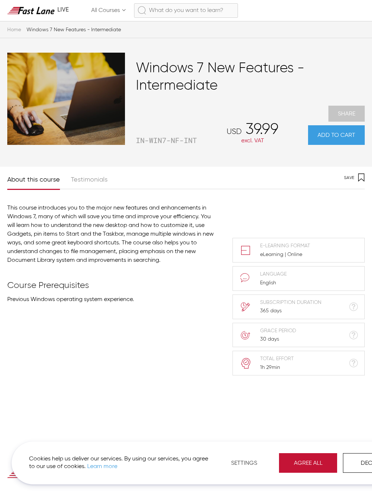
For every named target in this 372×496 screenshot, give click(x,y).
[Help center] (326, 10)
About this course (33, 179)
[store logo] (38, 10)
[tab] (39, 178)
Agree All (308, 463)
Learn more (102, 466)
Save (349, 178)
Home (14, 29)
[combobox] (186, 10)
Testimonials (89, 179)
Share (346, 114)
